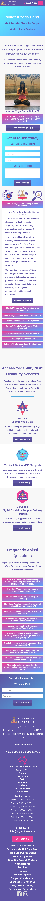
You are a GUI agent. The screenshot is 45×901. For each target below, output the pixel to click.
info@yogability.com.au (22, 831)
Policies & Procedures (22, 845)
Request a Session (22, 300)
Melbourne (22, 776)
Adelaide (22, 785)
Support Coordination (22, 878)
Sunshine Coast (22, 788)
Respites (22, 867)
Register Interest (22, 439)
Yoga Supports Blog (22, 885)
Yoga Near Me (22, 863)
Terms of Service (22, 744)
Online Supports (22, 874)
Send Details (21, 183)
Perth (22, 779)
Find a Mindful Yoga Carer (22, 852)
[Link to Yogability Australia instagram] (25, 894)
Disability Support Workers (22, 860)
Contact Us (21, 839)
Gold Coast (22, 791)
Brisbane (22, 782)
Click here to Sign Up (22, 128)
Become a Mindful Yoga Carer (22, 849)
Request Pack (22, 703)
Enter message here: (23, 166)
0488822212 (22, 827)
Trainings (23, 871)
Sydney (22, 773)
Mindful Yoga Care (22, 856)
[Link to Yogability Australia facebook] (19, 894)
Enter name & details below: (22, 144)
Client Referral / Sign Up (22, 882)
